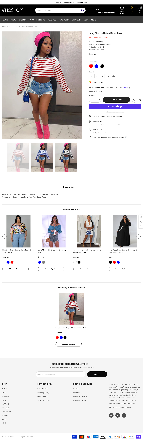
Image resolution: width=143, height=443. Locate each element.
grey (43, 262)
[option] (42, 85)
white (4, 262)
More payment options (115, 112)
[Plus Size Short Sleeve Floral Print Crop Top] (18, 231)
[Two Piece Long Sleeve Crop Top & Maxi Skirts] (125, 231)
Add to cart (116, 99)
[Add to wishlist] (134, 100)
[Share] (139, 100)
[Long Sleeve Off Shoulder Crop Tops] (54, 231)
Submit (97, 374)
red (12, 262)
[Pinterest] (111, 415)
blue (8, 262)
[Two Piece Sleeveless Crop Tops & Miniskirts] (89, 231)
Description (68, 187)
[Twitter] (124, 415)
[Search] (60, 10)
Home (4, 26)
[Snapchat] (117, 415)
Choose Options (15, 269)
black (79, 262)
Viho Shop (99, 42)
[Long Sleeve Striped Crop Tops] (72, 309)
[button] (4, 236)
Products (12, 26)
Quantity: (92, 95)
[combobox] (57, 10)
